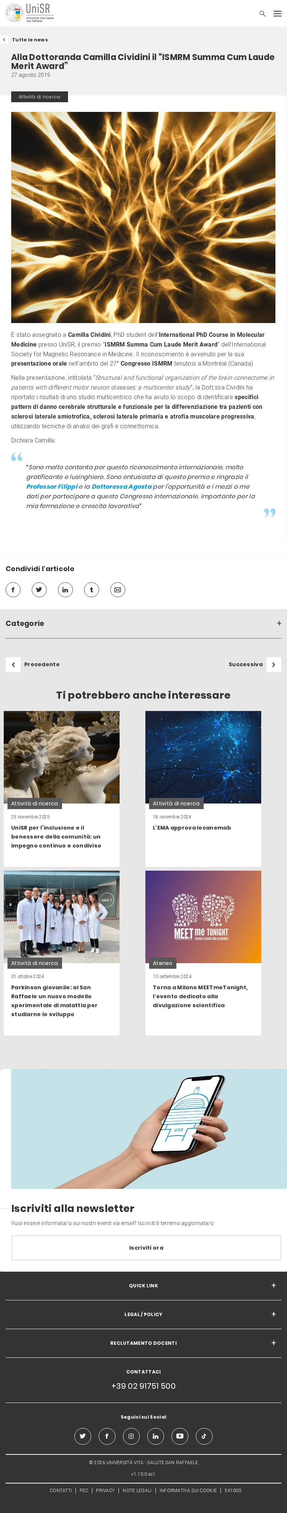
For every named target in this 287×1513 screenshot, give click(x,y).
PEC (84, 1490)
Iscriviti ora (146, 1248)
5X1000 (233, 1490)
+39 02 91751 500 (143, 1386)
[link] (62, 789)
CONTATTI (61, 1490)
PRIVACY (105, 1490)
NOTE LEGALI (137, 1490)
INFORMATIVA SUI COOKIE (188, 1490)
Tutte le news (30, 40)
